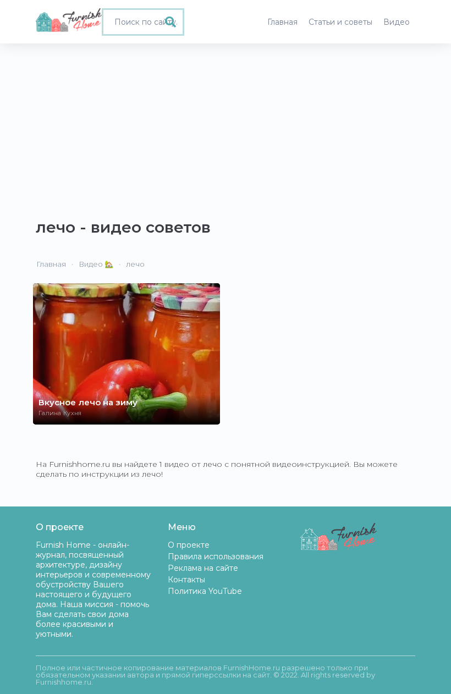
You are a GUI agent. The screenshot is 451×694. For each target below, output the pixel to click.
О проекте (189, 545)
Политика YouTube (205, 591)
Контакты (186, 580)
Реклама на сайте (203, 568)
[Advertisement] (225, 126)
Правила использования (215, 556)
